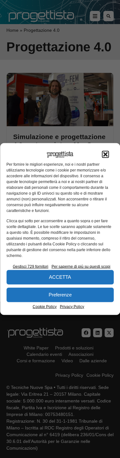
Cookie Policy (45, 306)
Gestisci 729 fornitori (30, 266)
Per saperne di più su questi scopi (81, 266)
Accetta (60, 277)
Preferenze (60, 294)
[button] (105, 154)
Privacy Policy (72, 306)
